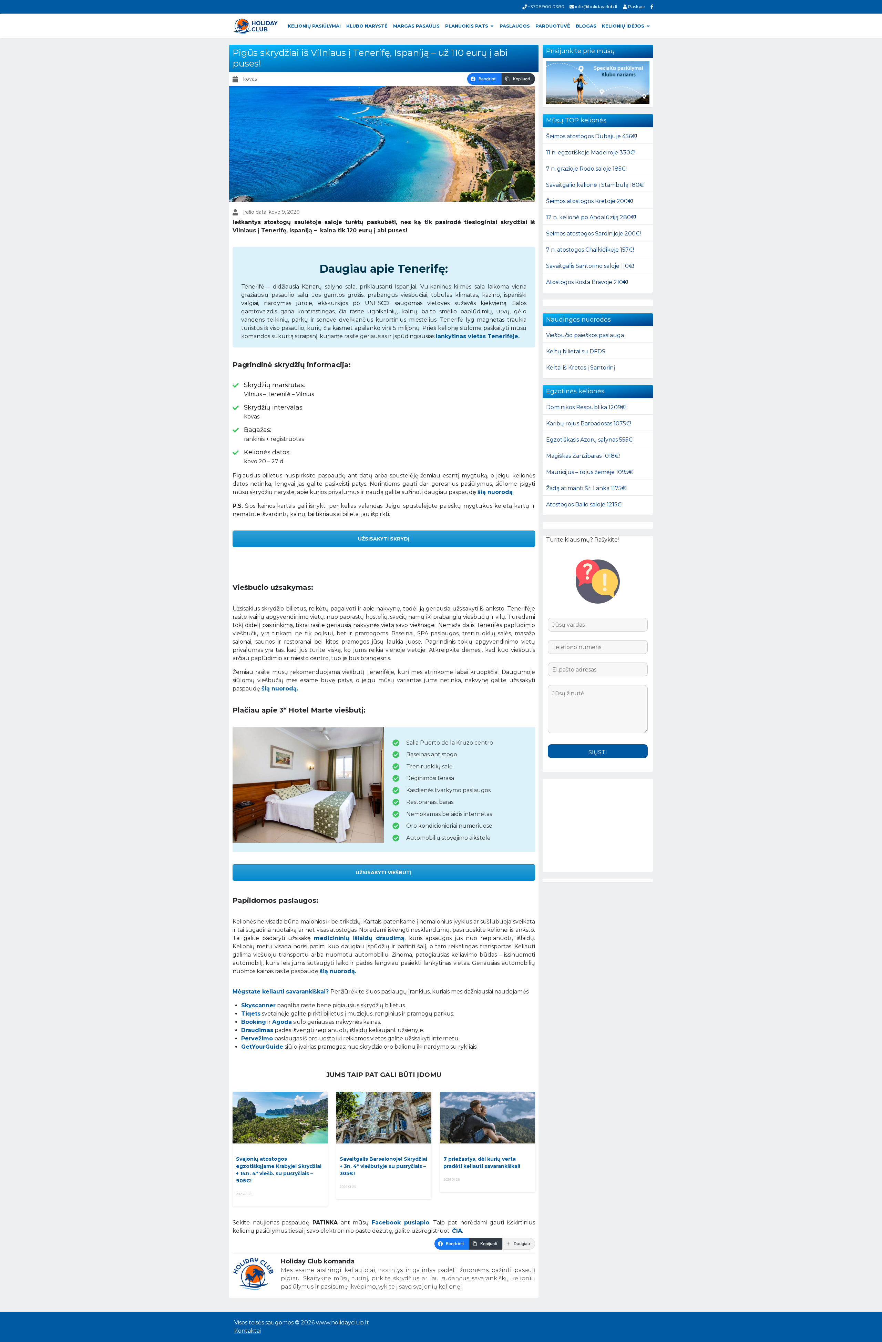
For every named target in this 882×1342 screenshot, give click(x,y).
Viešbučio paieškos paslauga (585, 335)
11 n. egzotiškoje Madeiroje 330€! (590, 152)
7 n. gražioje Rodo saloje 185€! (586, 168)
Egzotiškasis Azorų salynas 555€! (590, 439)
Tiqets (250, 1013)
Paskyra (636, 6)
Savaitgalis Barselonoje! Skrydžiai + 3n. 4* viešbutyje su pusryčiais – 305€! (383, 1166)
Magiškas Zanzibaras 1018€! (583, 456)
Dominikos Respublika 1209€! (586, 407)
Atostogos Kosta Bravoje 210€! (587, 282)
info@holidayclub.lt (596, 6)
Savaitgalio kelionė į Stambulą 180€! (595, 185)
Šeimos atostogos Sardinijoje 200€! (593, 233)
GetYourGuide (262, 1046)
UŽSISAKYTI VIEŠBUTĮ (384, 872)
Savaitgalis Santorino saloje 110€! (590, 266)
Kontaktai (247, 1331)
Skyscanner (258, 1005)
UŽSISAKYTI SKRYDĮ (384, 539)
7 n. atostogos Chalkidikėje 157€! (590, 249)
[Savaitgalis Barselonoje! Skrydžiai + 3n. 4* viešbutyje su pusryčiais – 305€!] (383, 1117)
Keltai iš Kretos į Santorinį (580, 367)
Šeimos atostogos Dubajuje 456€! (591, 136)
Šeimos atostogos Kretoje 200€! (589, 201)
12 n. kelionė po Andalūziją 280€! (591, 217)
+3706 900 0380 (545, 6)
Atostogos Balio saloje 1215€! (584, 504)
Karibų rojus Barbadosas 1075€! (588, 423)
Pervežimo (257, 1038)
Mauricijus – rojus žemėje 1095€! (590, 472)
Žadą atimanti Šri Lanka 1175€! (586, 488)
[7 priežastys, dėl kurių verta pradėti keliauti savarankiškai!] (487, 1117)
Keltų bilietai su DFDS (575, 351)
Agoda (282, 1022)
